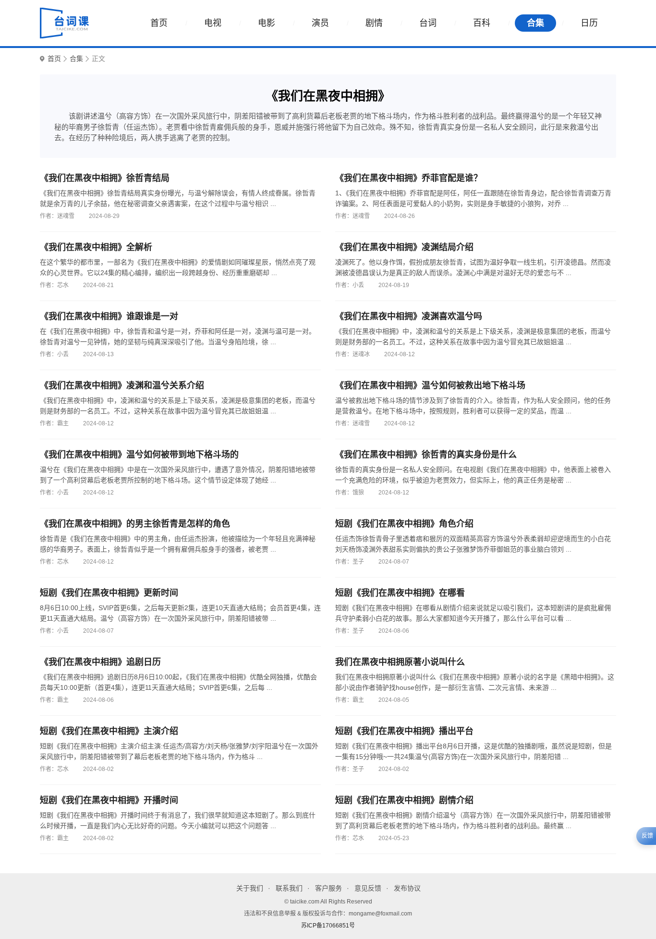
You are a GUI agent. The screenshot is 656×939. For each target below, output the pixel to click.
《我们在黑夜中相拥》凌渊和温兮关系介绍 (122, 385)
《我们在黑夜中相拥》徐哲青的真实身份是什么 (426, 454)
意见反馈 (367, 888)
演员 (320, 23)
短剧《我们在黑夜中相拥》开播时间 (109, 800)
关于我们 (249, 888)
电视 (212, 23)
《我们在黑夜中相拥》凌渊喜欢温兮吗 (408, 316)
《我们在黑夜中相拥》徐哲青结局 (105, 178)
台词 (428, 23)
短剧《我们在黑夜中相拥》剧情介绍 (404, 800)
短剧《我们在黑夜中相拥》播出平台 (404, 731)
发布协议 (407, 888)
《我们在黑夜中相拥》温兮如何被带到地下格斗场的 (139, 454)
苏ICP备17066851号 (328, 925)
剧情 (374, 23)
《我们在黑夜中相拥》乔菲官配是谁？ (408, 178)
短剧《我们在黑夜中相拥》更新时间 (109, 593)
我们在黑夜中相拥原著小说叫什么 (400, 662)
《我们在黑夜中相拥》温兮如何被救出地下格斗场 (430, 385)
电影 (266, 23)
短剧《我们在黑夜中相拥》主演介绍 (109, 731)
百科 (481, 23)
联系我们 (289, 888)
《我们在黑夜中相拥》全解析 (96, 247)
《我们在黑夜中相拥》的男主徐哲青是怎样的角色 (135, 524)
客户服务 (328, 888)
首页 (159, 23)
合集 (535, 23)
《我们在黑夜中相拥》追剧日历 (100, 662)
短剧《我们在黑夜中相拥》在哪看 (400, 593)
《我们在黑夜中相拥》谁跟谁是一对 (109, 316)
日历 (589, 23)
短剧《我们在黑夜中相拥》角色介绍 (404, 524)
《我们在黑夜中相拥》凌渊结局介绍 (404, 247)
